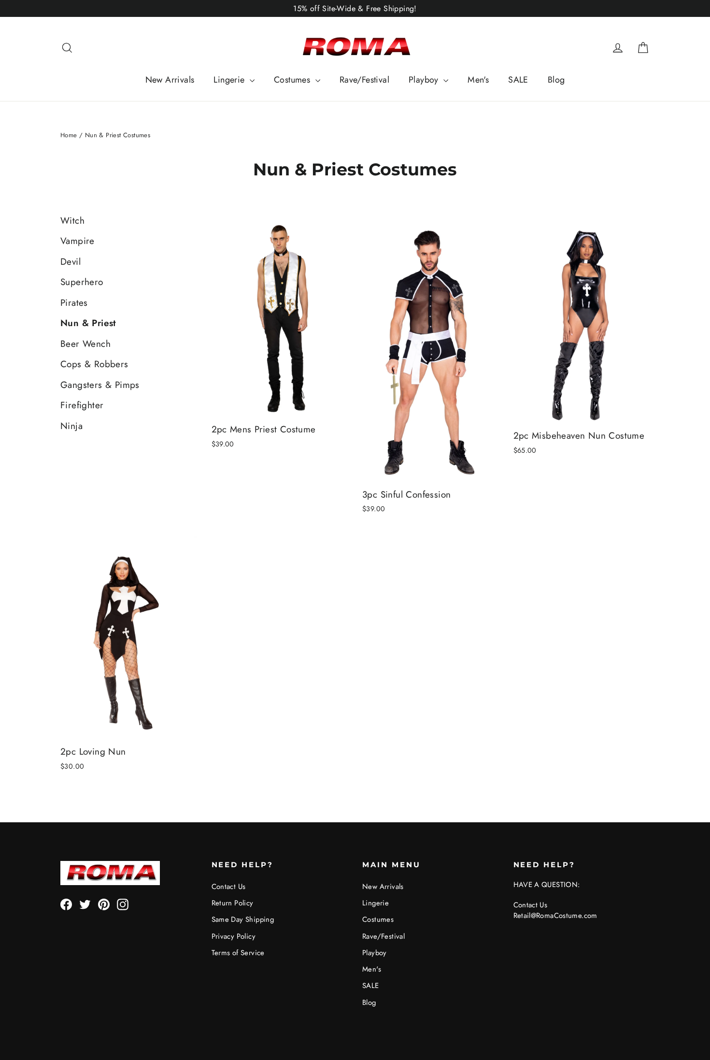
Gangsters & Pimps (100, 384)
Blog (556, 79)
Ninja (71, 425)
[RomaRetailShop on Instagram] (122, 904)
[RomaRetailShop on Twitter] (85, 904)
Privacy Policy (234, 936)
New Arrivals (170, 79)
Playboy (425, 79)
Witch (72, 220)
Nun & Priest (88, 322)
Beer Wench (85, 343)
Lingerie (230, 79)
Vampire (77, 240)
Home (68, 135)
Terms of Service (238, 952)
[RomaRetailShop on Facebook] (66, 904)
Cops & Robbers (94, 364)
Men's (478, 79)
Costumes (293, 79)
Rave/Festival (364, 79)
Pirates (74, 302)
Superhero (81, 281)
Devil (70, 261)
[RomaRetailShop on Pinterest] (104, 904)
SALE (518, 79)
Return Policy (233, 903)
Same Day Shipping (243, 919)
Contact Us (229, 886)
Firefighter (81, 405)
